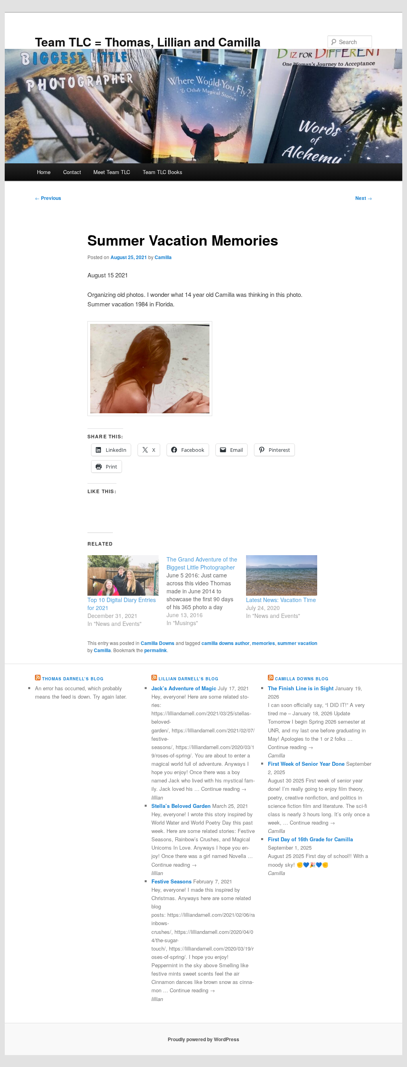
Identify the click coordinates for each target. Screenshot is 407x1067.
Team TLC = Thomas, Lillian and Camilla (148, 41)
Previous (48, 197)
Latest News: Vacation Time (281, 600)
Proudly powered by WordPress (203, 1039)
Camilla (163, 257)
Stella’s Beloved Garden (181, 805)
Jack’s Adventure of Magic (183, 688)
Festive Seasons (171, 881)
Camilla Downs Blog (302, 679)
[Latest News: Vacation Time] (281, 575)
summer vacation (297, 643)
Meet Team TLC (111, 172)
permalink (155, 650)
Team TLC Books (162, 172)
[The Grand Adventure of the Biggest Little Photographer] (206, 591)
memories (263, 643)
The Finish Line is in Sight (300, 688)
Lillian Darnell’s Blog (189, 679)
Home (43, 172)
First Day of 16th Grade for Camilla (310, 839)
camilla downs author (226, 643)
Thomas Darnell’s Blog (73, 679)
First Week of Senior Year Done (306, 763)
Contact (72, 172)
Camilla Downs (157, 643)
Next (363, 197)
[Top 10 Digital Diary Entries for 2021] (123, 575)
